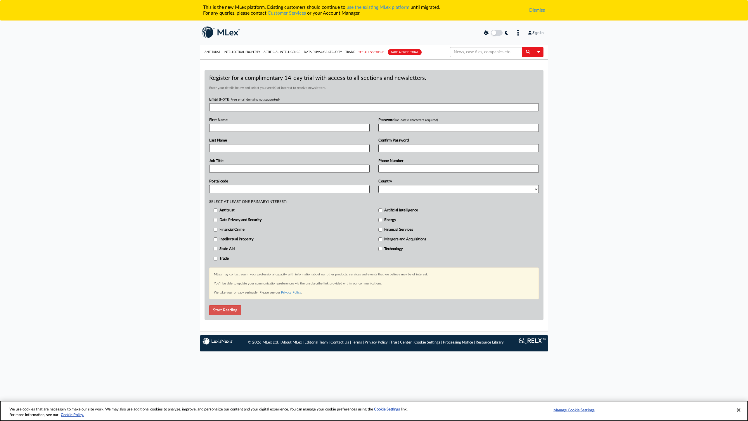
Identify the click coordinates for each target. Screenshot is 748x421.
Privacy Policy (291, 292)
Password (408, 120)
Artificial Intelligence (282, 52)
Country (385, 181)
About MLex (291, 342)
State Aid (227, 249)
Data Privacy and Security (240, 220)
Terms (357, 342)
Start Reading (225, 310)
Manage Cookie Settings (574, 410)
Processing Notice (458, 342)
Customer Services (287, 13)
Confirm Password (393, 140)
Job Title (216, 161)
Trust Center (401, 342)
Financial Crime (232, 230)
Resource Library (490, 342)
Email (244, 99)
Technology (393, 249)
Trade (350, 52)
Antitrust (212, 52)
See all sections (371, 52)
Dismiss (537, 10)
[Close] (738, 410)
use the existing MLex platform (378, 7)
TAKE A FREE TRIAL (405, 52)
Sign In (537, 32)
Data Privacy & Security (323, 52)
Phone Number (391, 161)
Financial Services (398, 230)
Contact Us (339, 342)
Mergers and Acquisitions (405, 239)
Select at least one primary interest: (248, 202)
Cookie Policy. (72, 415)
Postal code (218, 181)
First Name (218, 120)
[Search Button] (528, 52)
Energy (390, 220)
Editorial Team (316, 342)
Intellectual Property (242, 52)
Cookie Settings (427, 342)
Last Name (218, 140)
